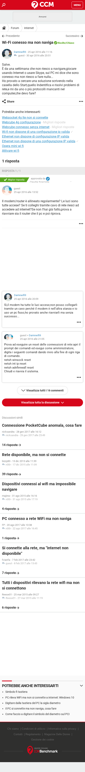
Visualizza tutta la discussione (40, 402)
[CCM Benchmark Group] (42, 750)
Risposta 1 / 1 (11, 170)
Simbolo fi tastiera (16, 691)
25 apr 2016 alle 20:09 (26, 298)
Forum (15, 28)
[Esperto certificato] (48, 179)
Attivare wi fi (10, 151)
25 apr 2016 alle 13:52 (26, 192)
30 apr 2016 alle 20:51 (38, 55)
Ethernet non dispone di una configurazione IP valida (38, 141)
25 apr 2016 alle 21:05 (32, 338)
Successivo (72, 35)
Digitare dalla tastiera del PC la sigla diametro (32, 703)
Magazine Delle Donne (57, 734)
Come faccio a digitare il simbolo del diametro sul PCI (37, 714)
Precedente (13, 35)
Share (10, 101)
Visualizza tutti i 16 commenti (45, 390)
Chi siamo (13, 728)
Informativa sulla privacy (62, 728)
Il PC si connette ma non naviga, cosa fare (30, 708)
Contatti (18, 734)
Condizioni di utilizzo (33, 728)
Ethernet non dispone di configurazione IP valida (35, 136)
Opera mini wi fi (13, 146)
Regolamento (33, 734)
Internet (29, 28)
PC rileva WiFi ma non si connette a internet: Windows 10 (39, 697)
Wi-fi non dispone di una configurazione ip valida (36, 132)
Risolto (61, 42)
